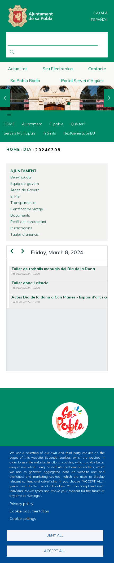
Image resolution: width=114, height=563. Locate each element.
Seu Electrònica (58, 68)
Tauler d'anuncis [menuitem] (24, 234)
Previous (5, 98)
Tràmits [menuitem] (49, 133)
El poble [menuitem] (56, 124)
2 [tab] (57, 103)
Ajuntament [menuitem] (32, 124)
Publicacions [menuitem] (21, 228)
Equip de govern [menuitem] (24, 183)
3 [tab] (68, 103)
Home (13, 149)
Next (109, 98)
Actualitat (17, 68)
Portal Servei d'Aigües (82, 80)
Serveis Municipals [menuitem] (20, 133)
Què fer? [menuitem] (78, 124)
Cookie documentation (29, 511)
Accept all (54, 550)
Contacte (97, 68)
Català (100, 13)
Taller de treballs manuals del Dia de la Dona (53, 268)
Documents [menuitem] (20, 215)
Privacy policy (21, 503)
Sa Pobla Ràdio (25, 80)
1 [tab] (45, 103)
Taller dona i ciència (30, 282)
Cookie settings (23, 518)
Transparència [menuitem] (23, 202)
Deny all (54, 535)
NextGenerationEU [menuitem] (79, 133)
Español (99, 19)
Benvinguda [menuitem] (20, 177)
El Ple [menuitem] (15, 196)
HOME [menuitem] (9, 124)
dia (27, 149)
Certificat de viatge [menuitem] (26, 209)
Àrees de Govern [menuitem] (25, 189)
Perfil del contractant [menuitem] (28, 221)
